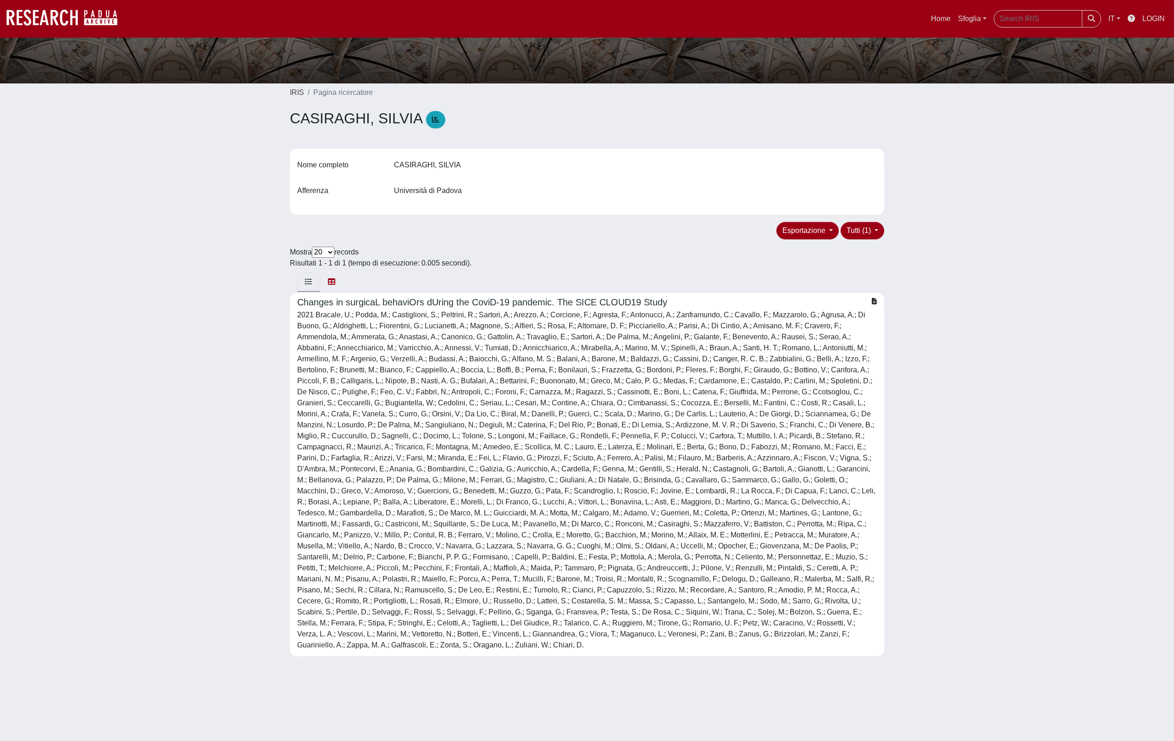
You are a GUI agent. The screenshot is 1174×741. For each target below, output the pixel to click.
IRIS (297, 92)
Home (941, 18)
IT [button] (1111, 18)
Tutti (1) (860, 230)
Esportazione (804, 230)
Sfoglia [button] (969, 18)
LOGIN (1153, 18)
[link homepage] (66, 19)
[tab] (308, 282)
